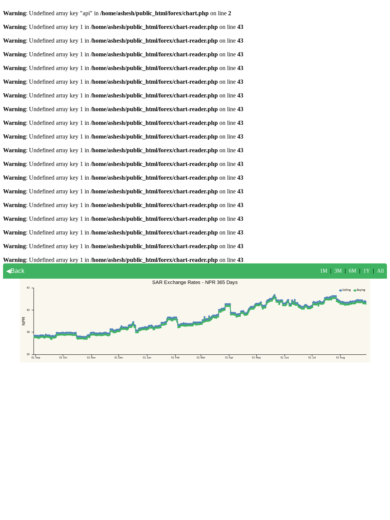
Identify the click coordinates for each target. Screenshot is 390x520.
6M (352, 271)
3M (338, 271)
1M (323, 271)
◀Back (15, 271)
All (380, 271)
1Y (366, 271)
